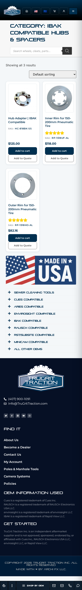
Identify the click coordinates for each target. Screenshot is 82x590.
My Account (13, 462)
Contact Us (12, 454)
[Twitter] (6, 416)
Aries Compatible (28, 306)
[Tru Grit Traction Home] (12, 11)
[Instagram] (29, 416)
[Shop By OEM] (73, 11)
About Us (11, 440)
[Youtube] (24, 416)
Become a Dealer (17, 447)
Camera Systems (17, 476)
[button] (41, 292)
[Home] (27, 11)
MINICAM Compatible (31, 342)
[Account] (64, 11)
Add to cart (22, 150)
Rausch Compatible (31, 327)
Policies (10, 483)
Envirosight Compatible (34, 313)
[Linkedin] (18, 416)
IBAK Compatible (27, 320)
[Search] (67, 51)
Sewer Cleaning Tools (34, 292)
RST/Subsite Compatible (34, 335)
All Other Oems (28, 349)
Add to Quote (22, 158)
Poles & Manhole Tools (21, 469)
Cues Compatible (28, 299)
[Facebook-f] (12, 416)
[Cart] (55, 11)
